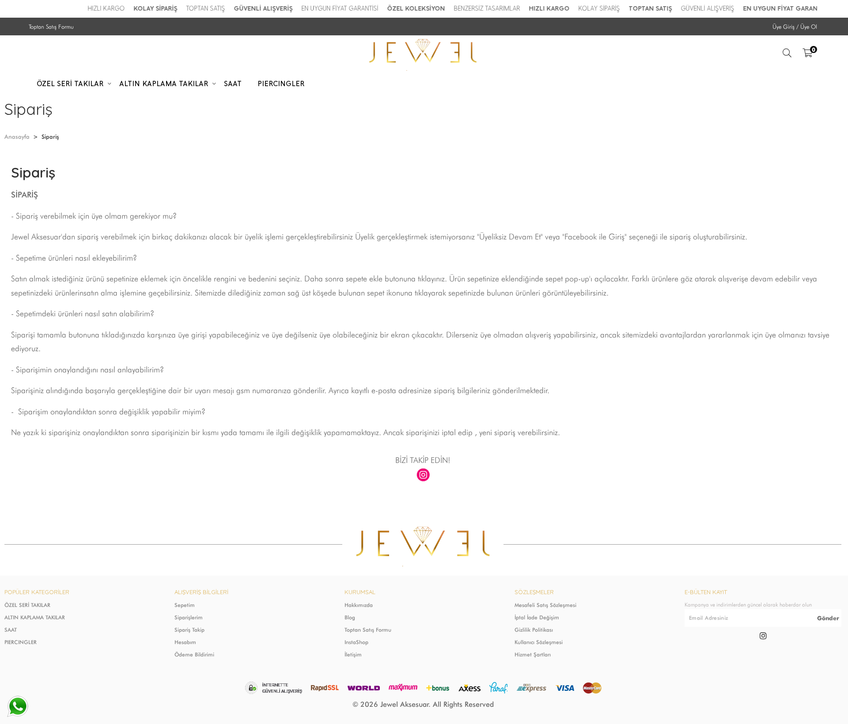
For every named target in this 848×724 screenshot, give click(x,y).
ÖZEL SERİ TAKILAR (27, 605)
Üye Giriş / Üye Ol (794, 26)
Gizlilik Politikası (534, 629)
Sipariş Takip (189, 629)
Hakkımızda (358, 605)
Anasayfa (17, 136)
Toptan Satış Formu (51, 26)
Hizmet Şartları (533, 654)
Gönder (828, 618)
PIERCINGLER (20, 642)
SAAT (10, 629)
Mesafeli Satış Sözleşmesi (545, 605)
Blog (349, 617)
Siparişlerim (188, 617)
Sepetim (184, 605)
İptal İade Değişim (537, 617)
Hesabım (185, 642)
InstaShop (356, 642)
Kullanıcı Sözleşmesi (539, 642)
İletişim (353, 654)
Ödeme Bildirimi (194, 654)
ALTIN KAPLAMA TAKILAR (34, 617)
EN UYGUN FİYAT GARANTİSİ (340, 8)
